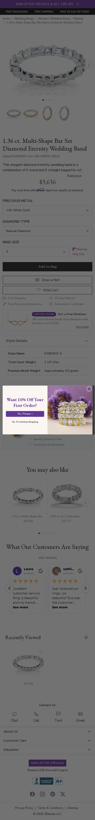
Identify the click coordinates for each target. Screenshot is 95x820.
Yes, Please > (25, 414)
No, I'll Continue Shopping (25, 421)
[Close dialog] (89, 389)
